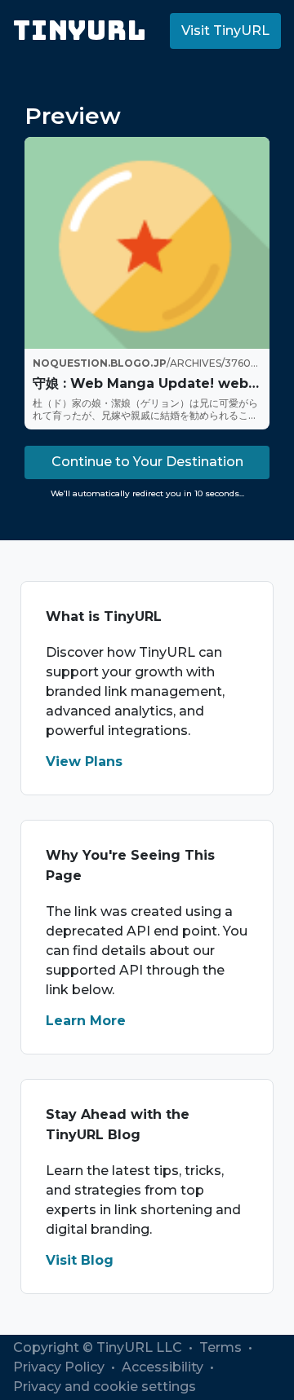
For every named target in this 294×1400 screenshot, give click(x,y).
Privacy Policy (60, 1367)
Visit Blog (80, 1260)
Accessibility (164, 1367)
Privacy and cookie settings (104, 1386)
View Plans (84, 761)
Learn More (86, 1020)
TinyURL (79, 30)
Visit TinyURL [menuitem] (225, 30)
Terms (222, 1347)
